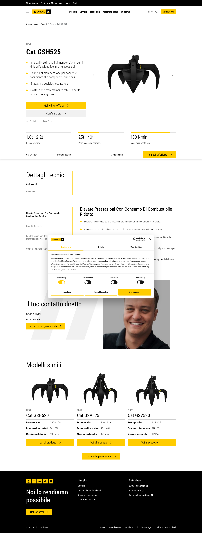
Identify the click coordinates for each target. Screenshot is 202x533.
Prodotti (73, 12)
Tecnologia (95, 12)
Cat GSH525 (32, 154)
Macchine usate (110, 12)
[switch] (88, 282)
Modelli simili (117, 154)
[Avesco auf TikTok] (45, 481)
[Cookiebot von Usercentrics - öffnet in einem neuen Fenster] (135, 239)
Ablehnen (67, 292)
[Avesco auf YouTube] (51, 481)
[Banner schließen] (150, 239)
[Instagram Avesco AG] (28, 481)
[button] (156, 11)
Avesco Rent (71, 3)
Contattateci (168, 11)
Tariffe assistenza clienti (166, 527)
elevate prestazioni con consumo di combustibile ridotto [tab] (43, 214)
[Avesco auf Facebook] (34, 481)
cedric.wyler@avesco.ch (43, 326)
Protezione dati (115, 527)
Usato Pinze (47, 121)
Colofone (101, 527)
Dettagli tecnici (64, 154)
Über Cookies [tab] (136, 247)
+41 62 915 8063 (33, 319)
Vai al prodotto (48, 442)
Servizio (83, 12)
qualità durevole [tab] (34, 226)
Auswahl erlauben (101, 292)
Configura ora (53, 113)
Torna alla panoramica (99, 456)
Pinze (52, 24)
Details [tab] (101, 247)
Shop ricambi (32, 3)
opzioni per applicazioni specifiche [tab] (42, 248)
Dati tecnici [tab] (31, 184)
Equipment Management (52, 3)
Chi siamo (125, 12)
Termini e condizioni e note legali (138, 527)
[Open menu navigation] (27, 11)
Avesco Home (32, 24)
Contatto (33, 121)
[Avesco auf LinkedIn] (39, 481)
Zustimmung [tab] (66, 247)
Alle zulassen (134, 292)
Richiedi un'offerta (54, 105)
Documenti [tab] (31, 191)
